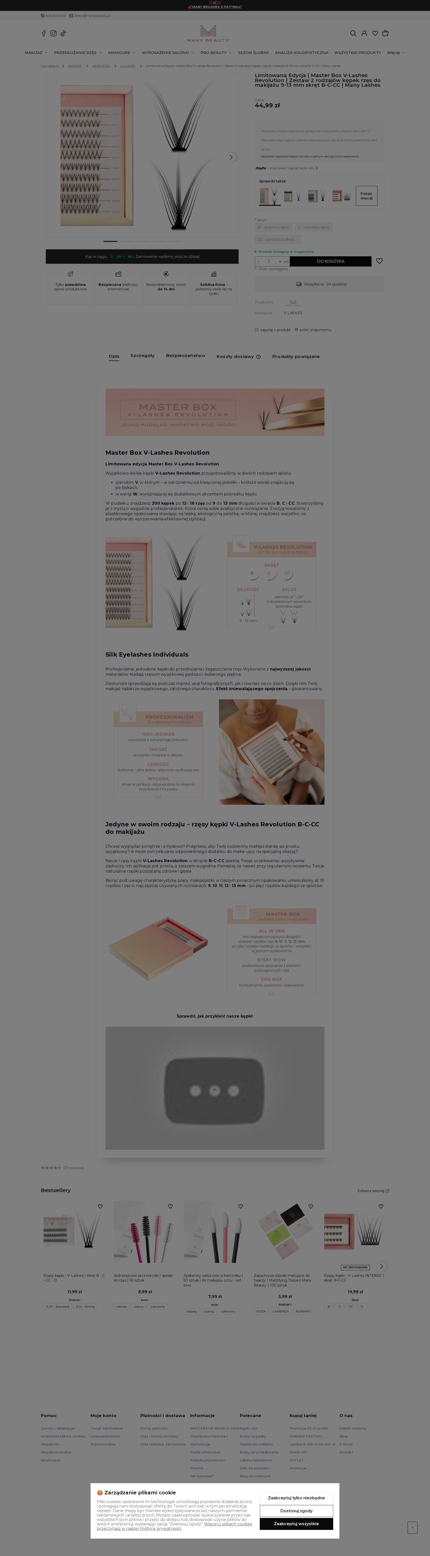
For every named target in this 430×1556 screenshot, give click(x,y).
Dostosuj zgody (296, 1511)
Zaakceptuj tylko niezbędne (296, 1498)
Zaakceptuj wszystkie (296, 1523)
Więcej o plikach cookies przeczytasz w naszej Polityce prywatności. (174, 1526)
